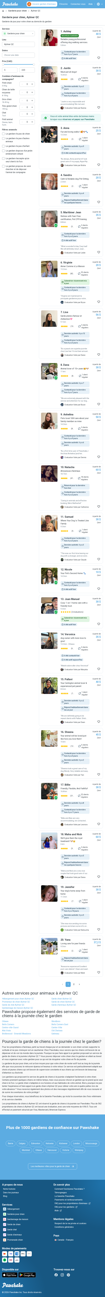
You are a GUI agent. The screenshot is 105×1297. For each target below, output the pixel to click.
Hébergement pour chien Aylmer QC (18, 998)
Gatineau (55, 1033)
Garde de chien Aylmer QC (63, 1002)
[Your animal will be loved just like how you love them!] (71, 753)
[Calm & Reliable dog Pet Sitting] (71, 188)
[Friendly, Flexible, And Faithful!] (71, 804)
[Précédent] (62, 984)
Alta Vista (6, 1030)
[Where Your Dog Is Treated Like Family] (71, 538)
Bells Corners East (59, 1024)
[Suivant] (79, 984)
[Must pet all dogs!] (71, 88)
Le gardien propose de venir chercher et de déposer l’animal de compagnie (18, 169)
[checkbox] (3, 134)
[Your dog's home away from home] (71, 908)
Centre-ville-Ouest (10, 1027)
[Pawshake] (10, 4)
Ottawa (5, 1021)
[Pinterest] (68, 1274)
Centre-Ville (56, 1027)
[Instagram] (62, 1274)
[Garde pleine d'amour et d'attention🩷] (71, 333)
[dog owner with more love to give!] (71, 651)
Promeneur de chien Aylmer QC (16, 1002)
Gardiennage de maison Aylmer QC (17, 1008)
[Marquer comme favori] (99, 58)
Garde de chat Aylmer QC (13, 1005)
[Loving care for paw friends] (71, 956)
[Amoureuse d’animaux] (71, 487)
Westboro (55, 1021)
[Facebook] (56, 1274)
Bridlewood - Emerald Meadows (16, 1033)
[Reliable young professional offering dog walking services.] (71, 45)
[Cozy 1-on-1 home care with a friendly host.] (71, 611)
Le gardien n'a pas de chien (18, 134)
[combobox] (18, 33)
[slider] (3, 64)
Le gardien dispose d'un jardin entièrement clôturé (19, 152)
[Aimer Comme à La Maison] (71, 282)
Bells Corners (8, 1024)
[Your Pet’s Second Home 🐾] (71, 579)
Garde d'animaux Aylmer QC (63, 1005)
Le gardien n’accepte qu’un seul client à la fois (17, 160)
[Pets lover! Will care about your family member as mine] (71, 436)
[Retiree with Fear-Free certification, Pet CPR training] (71, 232)
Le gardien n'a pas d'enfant (17, 146)
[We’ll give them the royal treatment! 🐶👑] (71, 855)
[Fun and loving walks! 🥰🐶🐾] (71, 146)
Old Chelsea (56, 1030)
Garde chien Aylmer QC (61, 998)
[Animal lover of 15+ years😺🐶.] (71, 384)
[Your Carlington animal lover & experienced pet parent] (71, 700)
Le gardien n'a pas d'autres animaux (17, 140)
